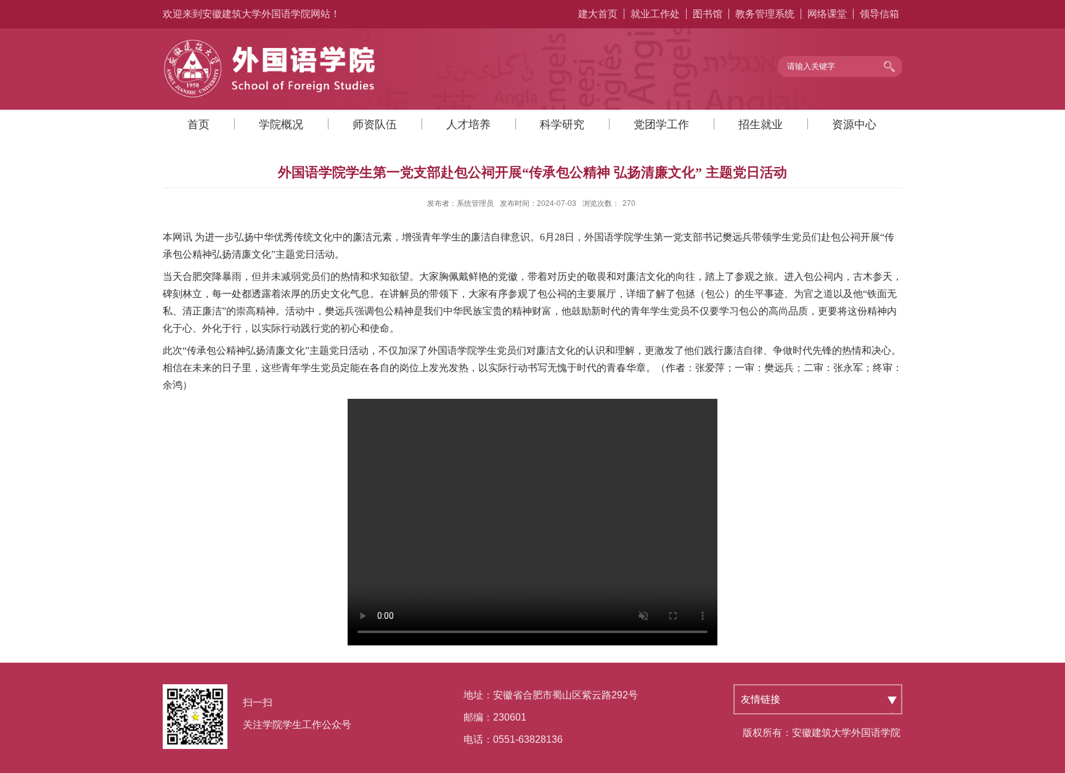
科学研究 (562, 124)
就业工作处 (655, 14)
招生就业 (760, 124)
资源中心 (854, 124)
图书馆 (707, 14)
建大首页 (598, 14)
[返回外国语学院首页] (270, 42)
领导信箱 (879, 14)
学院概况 (281, 124)
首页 (198, 124)
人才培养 (468, 124)
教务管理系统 (764, 14)
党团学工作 (661, 124)
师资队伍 (375, 124)
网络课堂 (827, 14)
